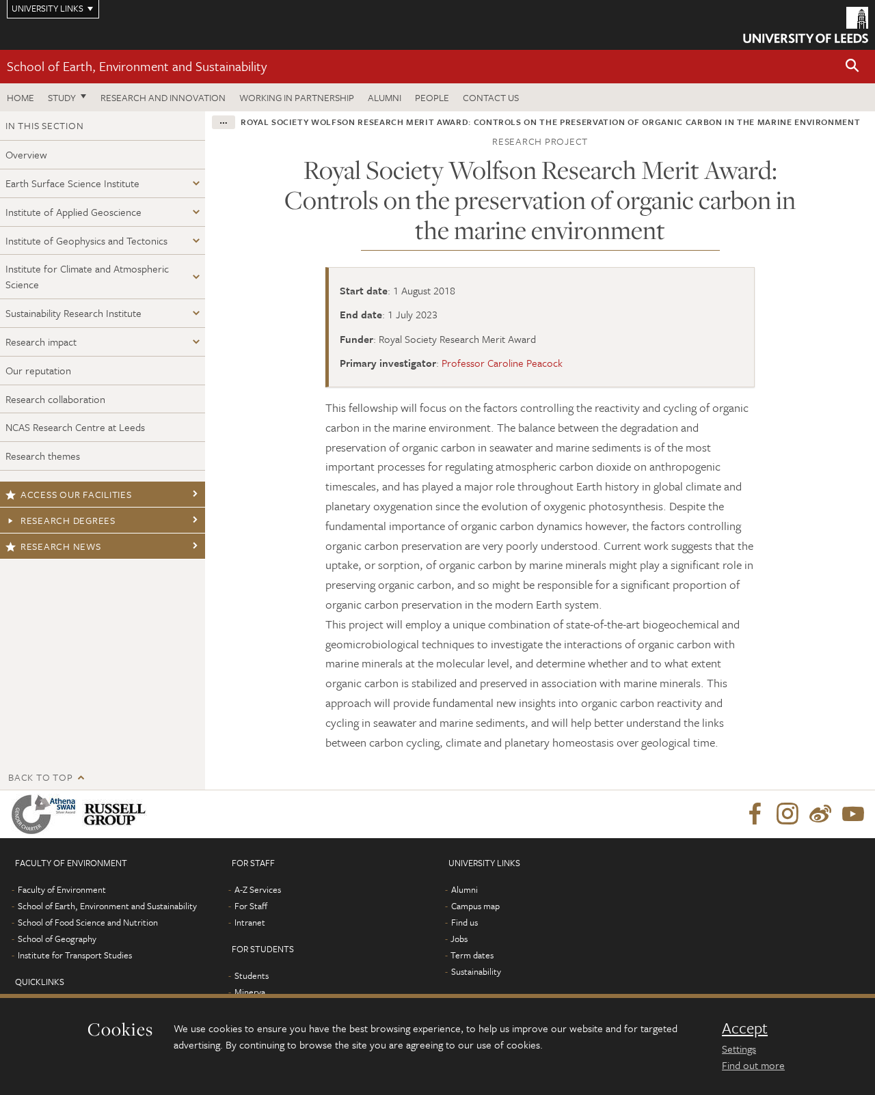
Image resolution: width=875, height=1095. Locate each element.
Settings (739, 1048)
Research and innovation (163, 97)
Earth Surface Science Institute (72, 183)
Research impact (41, 341)
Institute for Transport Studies (75, 955)
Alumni (384, 97)
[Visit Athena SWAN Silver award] (46, 814)
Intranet (249, 922)
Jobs (459, 938)
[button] (852, 67)
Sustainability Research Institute (73, 312)
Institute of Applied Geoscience (73, 211)
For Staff (250, 906)
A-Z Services (257, 889)
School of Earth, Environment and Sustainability (137, 66)
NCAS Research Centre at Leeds (75, 426)
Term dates (472, 955)
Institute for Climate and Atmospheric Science (87, 276)
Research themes (42, 455)
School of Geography (57, 938)
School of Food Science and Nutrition (88, 922)
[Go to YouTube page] (853, 814)
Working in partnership (296, 97)
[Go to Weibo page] (820, 814)
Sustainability (476, 971)
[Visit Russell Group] (117, 814)
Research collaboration (55, 398)
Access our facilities (76, 494)
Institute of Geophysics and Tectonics (86, 240)
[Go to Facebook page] (755, 814)
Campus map (475, 906)
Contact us (491, 97)
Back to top (40, 777)
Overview (26, 154)
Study (62, 97)
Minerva (249, 992)
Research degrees (68, 520)
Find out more (753, 1064)
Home (20, 97)
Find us (464, 922)
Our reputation (38, 370)
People (432, 97)
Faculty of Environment (62, 889)
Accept (745, 1028)
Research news (61, 546)
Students (251, 975)
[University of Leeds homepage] (805, 25)
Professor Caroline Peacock (502, 362)
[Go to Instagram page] (787, 814)
